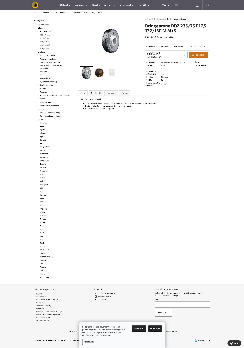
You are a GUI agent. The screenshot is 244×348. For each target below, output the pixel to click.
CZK (176, 5)
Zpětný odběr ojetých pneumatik (48, 315)
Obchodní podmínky (43, 306)
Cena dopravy (41, 297)
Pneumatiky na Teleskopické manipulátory (51, 67)
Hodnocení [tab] (111, 93)
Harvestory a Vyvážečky (49, 106)
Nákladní (41, 28)
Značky (40, 119)
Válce (42, 75)
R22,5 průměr (45, 45)
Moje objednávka (42, 321)
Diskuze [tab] (125, 93)
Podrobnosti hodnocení (177, 19)
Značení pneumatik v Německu (47, 300)
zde (108, 335)
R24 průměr (44, 48)
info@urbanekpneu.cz (106, 293)
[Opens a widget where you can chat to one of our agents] (234, 343)
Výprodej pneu (43, 24)
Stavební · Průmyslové (46, 55)
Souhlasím (155, 328)
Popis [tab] (83, 93)
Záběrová (164, 77)
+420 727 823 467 (104, 296)
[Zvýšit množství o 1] (184, 55)
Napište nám (40, 303)
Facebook (102, 299)
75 (161, 71)
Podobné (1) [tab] (96, 93)
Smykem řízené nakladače (50, 62)
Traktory (43, 92)
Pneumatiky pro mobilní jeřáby (165, 331)
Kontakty (39, 294)
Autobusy (41, 52)
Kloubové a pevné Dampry (50, 112)
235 (162, 68)
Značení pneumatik (43, 318)
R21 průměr (44, 42)
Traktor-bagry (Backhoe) (49, 59)
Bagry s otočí (45, 71)
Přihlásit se (163, 312)
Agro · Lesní (42, 88)
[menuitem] (65, 5)
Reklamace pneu (42, 309)
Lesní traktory (45, 102)
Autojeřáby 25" (45, 78)
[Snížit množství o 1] (172, 55)
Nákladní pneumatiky (77, 331)
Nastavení (89, 341)
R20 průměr (44, 38)
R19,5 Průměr (45, 35)
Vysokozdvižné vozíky (48, 81)
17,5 (162, 74)
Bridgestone (200, 46)
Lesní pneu (42, 99)
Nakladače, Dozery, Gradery (51, 116)
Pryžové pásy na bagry (46, 85)
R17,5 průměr (45, 31)
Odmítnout (139, 328)
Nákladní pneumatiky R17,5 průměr (173, 62)
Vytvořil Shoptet (204, 340)
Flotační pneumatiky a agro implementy (55, 95)
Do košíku (200, 55)
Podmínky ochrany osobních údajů (49, 312)
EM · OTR (41, 109)
